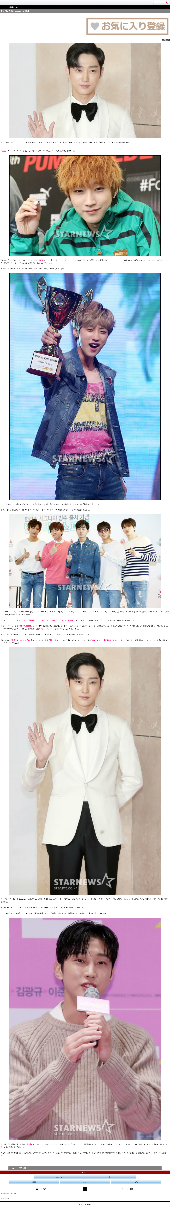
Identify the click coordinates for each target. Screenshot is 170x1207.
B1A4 (41, 260)
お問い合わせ (5, 1199)
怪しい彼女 (54, 640)
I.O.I (37, 629)
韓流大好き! (6, 2)
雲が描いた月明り (68, 620)
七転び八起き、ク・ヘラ (47, 620)
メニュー (161, 3)
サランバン (155, 3)
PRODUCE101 (25, 626)
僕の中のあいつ (32, 1144)
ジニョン (5, 151)
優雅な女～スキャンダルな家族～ (24, 640)
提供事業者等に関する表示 (9, 1193)
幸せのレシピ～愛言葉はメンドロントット (107, 640)
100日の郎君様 (28, 620)
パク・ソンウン (119, 1144)
